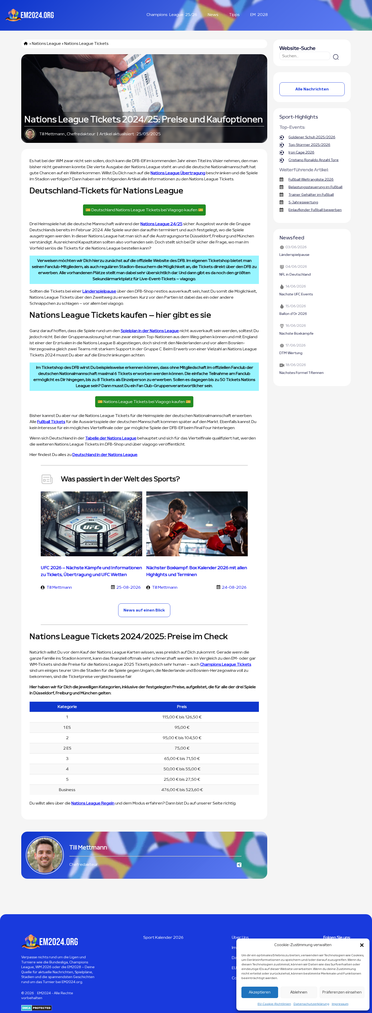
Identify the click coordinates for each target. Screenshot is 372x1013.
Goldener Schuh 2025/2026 (311, 137)
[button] (361, 945)
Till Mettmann (52, 134)
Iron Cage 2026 (301, 152)
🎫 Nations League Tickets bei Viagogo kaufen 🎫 (144, 402)
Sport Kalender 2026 (163, 937)
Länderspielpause (99, 291)
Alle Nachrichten (312, 89)
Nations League (46, 44)
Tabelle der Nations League (110, 438)
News (213, 15)
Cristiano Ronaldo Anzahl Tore (313, 160)
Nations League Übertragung (178, 173)
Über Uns (240, 937)
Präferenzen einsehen (342, 992)
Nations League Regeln (92, 803)
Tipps (234, 15)
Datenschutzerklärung (311, 1003)
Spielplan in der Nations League (150, 331)
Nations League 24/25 (161, 224)
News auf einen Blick (144, 610)
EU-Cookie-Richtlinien (274, 1003)
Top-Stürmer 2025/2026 (309, 145)
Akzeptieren (260, 992)
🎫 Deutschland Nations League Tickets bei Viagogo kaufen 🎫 (144, 210)
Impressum (340, 1003)
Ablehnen (298, 992)
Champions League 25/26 (172, 15)
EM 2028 (259, 15)
